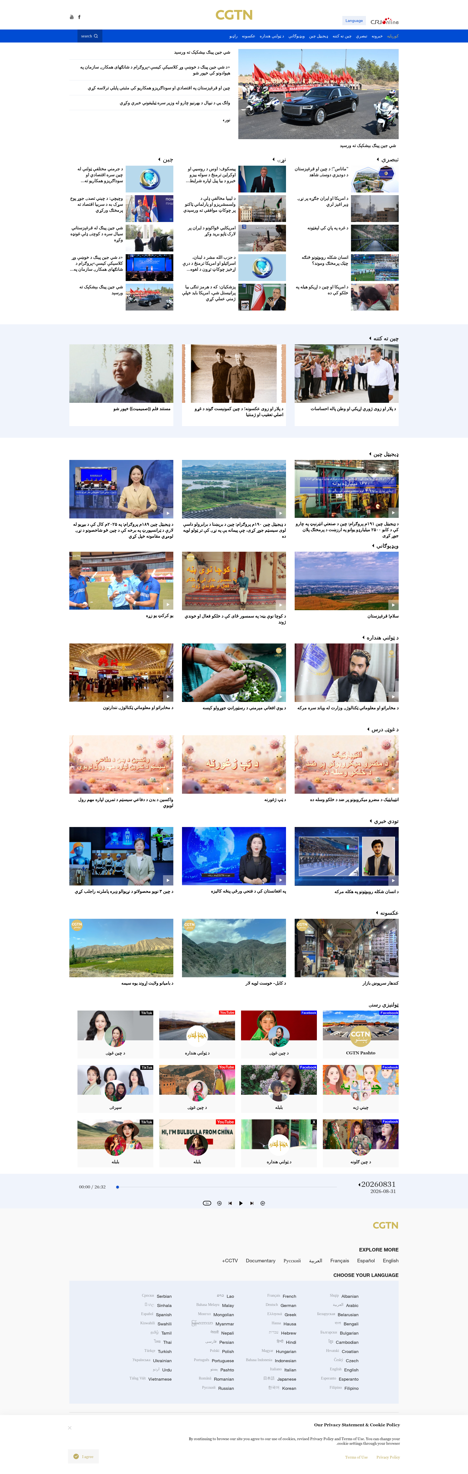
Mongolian (216, 1314)
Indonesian (271, 1360)
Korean (282, 1388)
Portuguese (214, 1360)
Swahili (156, 1323)
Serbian (157, 1296)
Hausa (284, 1323)
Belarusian (338, 1314)
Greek (281, 1314)
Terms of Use (356, 1457)
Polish (222, 1351)
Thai (163, 1342)
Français (339, 1260)
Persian (219, 1342)
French (281, 1296)
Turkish (158, 1351)
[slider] (117, 1187)
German (281, 1305)
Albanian (344, 1296)
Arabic (346, 1305)
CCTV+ (230, 1260)
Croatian (342, 1351)
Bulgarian (339, 1333)
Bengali (347, 1323)
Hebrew (282, 1333)
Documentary (260, 1260)
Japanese (279, 1379)
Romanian (216, 1379)
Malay (215, 1305)
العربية (315, 1260)
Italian (283, 1369)
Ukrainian (152, 1360)
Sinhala (158, 1305)
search (86, 36)
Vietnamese (150, 1379)
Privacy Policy (388, 1457)
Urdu (162, 1369)
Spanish (156, 1314)
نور (227, 119)
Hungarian (279, 1351)
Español (366, 1260)
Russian (218, 1388)
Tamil (161, 1333)
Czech (346, 1360)
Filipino (344, 1388)
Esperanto (340, 1379)
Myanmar (212, 1323)
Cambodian (344, 1342)
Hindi (286, 1342)
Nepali (222, 1333)
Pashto (222, 1369)
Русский (292, 1260)
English (391, 1260)
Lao (225, 1296)
